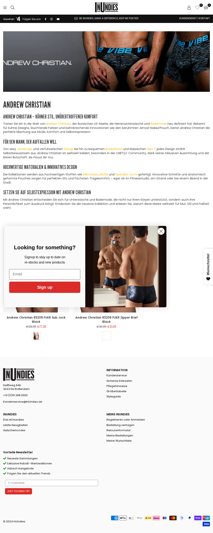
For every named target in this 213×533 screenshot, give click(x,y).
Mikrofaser (90, 174)
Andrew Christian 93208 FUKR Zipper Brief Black (106, 319)
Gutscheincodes (14, 430)
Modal (103, 174)
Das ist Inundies (13, 420)
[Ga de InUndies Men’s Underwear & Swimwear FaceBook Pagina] (45, 19)
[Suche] (12, 7)
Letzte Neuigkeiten (15, 425)
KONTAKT (204, 18)
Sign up (44, 287)
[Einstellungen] (189, 7)
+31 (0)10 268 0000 (15, 395)
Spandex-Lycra (126, 174)
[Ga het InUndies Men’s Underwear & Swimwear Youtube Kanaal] (58, 19)
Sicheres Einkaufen (119, 381)
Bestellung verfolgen (120, 425)
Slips (150, 149)
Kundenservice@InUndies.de (22, 402)
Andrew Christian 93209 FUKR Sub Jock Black (36, 319)
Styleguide (113, 396)
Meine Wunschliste (119, 441)
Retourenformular (118, 430)
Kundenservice (116, 375)
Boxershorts (113, 149)
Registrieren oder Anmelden (125, 420)
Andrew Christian (58, 124)
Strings (68, 149)
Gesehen (9, 19)
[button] (206, 7)
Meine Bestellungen (119, 435)
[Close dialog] (161, 231)
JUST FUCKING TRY (18, 491)
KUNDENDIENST (188, 18)
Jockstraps (24, 149)
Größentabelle (116, 391)
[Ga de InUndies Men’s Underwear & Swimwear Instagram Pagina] (51, 19)
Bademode (159, 124)
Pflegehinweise (116, 386)
